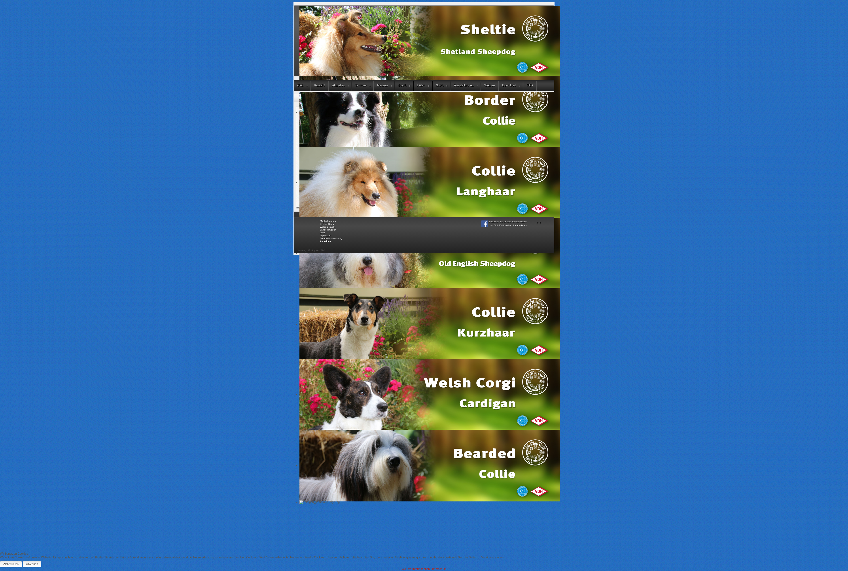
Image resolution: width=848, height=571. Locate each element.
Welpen (489, 85)
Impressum (325, 235)
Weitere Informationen (416, 569)
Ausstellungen (464, 85)
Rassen (382, 85)
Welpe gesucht (327, 227)
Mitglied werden (328, 221)
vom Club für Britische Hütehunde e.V (508, 225)
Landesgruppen (328, 230)
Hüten (421, 85)
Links (322, 232)
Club (300, 85)
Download (509, 85)
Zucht (402, 85)
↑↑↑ (538, 222)
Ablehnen (32, 564)
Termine (361, 85)
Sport (439, 85)
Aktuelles (338, 85)
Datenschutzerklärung (331, 238)
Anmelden (325, 241)
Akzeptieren (11, 564)
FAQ (530, 85)
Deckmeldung (327, 224)
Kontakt (319, 85)
